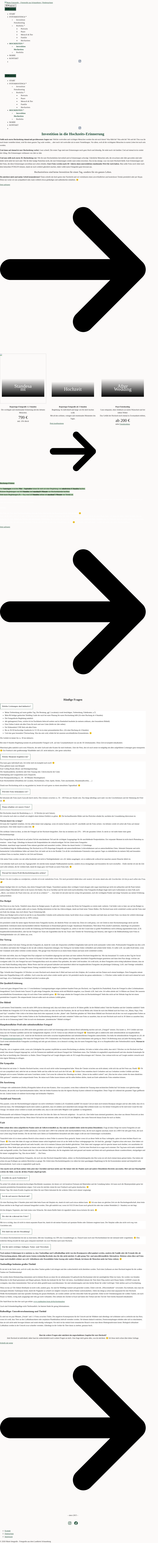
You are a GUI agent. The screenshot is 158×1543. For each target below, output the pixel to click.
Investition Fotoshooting (19, 21)
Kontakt (13, 58)
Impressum (9, 1537)
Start (12, 14)
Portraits (24, 29)
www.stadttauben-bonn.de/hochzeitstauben (49, 1301)
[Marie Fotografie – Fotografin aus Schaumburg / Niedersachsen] (11, 73)
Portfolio (19, 26)
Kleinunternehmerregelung (12, 1039)
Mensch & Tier (27, 35)
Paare (23, 32)
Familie (24, 37)
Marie (12, 55)
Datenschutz (9, 1534)
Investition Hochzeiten (19, 48)
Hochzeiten (25, 40)
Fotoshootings (17, 17)
